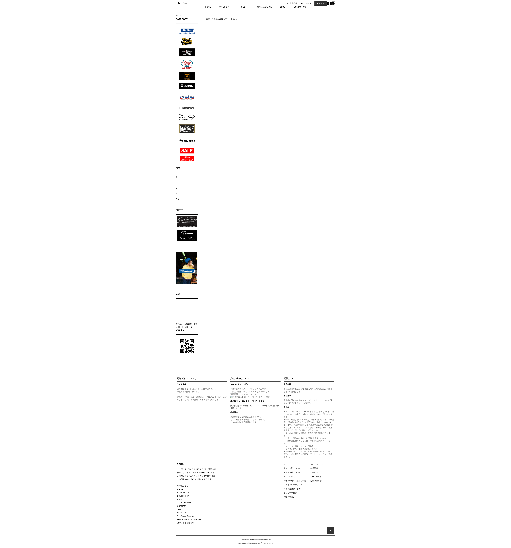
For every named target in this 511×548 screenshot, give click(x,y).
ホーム (178, 15)
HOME (208, 7)
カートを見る (316, 476)
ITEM (321, 4)
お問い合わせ (316, 481)
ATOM (291, 497)
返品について (289, 476)
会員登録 (293, 3)
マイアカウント (316, 464)
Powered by (242, 543)
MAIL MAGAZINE (264, 7)
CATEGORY (224, 7)
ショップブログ (290, 493)
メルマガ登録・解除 (292, 489)
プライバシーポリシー (293, 485)
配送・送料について (292, 472)
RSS (285, 497)
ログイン (307, 3)
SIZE (243, 7)
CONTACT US (300, 7)
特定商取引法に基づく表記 (295, 481)
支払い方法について (292, 468)
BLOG (282, 7)
